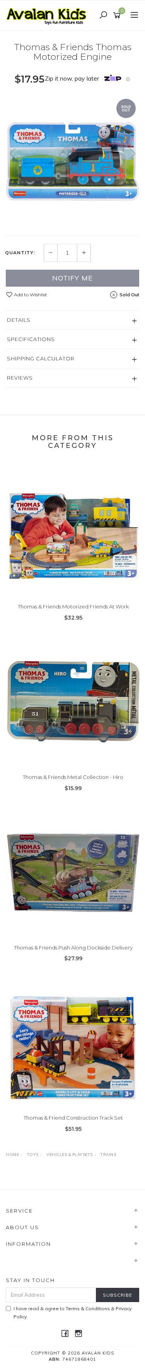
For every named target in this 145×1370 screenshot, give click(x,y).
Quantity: (20, 252)
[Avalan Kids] (48, 15)
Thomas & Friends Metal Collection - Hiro (73, 777)
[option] (72, 161)
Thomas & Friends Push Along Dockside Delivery (73, 947)
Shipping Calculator (41, 358)
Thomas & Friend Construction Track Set (73, 1118)
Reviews (20, 378)
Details (19, 320)
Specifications (31, 339)
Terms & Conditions (88, 1308)
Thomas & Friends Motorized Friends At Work (73, 606)
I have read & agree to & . (72, 1312)
